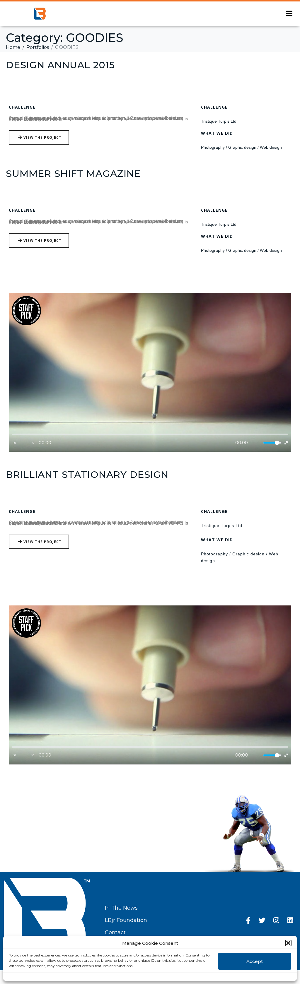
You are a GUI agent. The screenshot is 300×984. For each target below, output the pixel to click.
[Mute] (257, 442)
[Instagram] (276, 920)
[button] (288, 943)
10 (14, 442)
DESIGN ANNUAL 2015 (60, 65)
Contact (115, 932)
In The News (121, 908)
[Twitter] (262, 920)
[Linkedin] (290, 920)
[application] (150, 372)
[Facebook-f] (248, 920)
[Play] (24, 443)
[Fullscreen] (286, 443)
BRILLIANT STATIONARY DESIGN (87, 474)
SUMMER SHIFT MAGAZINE (73, 173)
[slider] (272, 443)
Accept (254, 961)
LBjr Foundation (126, 920)
